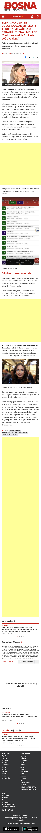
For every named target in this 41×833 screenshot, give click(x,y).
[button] (37, 63)
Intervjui (5, 760)
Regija (4, 769)
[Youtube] (12, 810)
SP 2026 (23, 785)
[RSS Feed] (3, 810)
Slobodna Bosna (21, 823)
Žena (22, 774)
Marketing (5, 795)
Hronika (5, 762)
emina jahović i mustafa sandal (14, 432)
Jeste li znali (25, 754)
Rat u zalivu (6, 754)
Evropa (4, 771)
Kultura (23, 758)
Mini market (6, 778)
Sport (4, 767)
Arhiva (4, 793)
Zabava (23, 778)
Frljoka (23, 780)
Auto (22, 767)
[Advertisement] (20, 164)
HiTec (22, 765)
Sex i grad (24, 771)
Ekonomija (5, 765)
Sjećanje (23, 756)
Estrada (23, 776)
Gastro (22, 762)
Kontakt (4, 800)
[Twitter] (9, 810)
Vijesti (4, 756)
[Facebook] (5, 810)
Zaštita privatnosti (8, 806)
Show (22, 769)
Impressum (6, 802)
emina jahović (15, 430)
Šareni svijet (24, 782)
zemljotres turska (9, 435)
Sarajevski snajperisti (28, 789)
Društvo (4, 776)
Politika (4, 758)
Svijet (4, 774)
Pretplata (5, 798)
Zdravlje (23, 760)
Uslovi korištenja (8, 804)
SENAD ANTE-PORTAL (28, 787)
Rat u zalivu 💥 (17, 17)
